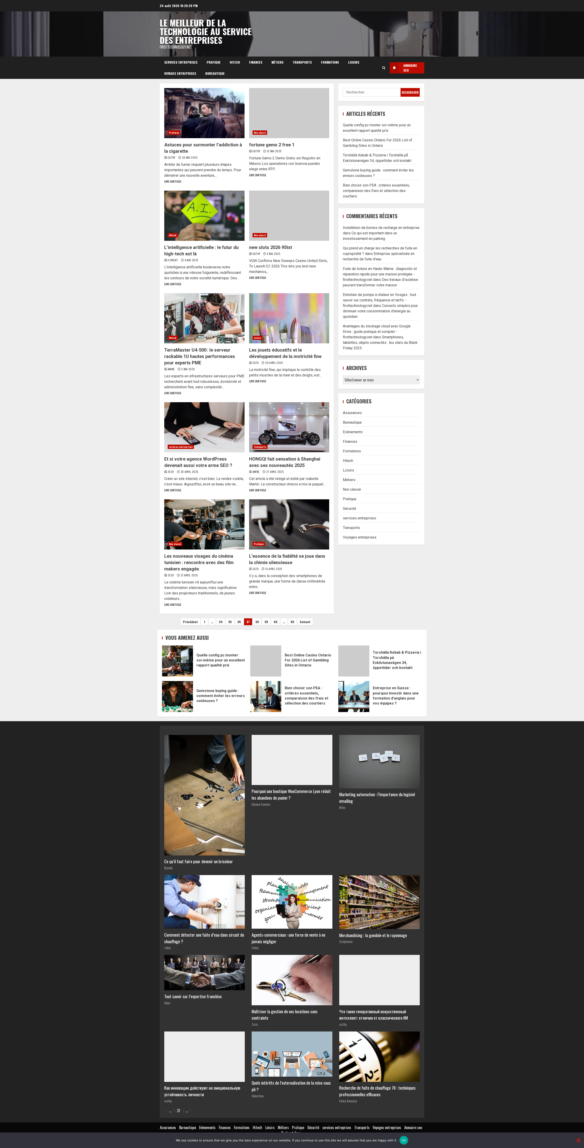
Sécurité (349, 508)
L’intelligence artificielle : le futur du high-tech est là (204, 216)
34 (221, 621)
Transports (302, 62)
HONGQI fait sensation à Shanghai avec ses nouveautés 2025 (289, 427)
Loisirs (353, 62)
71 (190, 1110)
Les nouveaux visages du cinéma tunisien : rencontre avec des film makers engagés (204, 524)
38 (257, 621)
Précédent (190, 621)
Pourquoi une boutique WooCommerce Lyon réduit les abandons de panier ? (291, 794)
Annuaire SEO (410, 68)
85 (292, 621)
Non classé (260, 132)
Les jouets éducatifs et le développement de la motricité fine (289, 318)
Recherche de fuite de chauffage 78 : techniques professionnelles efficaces (377, 1091)
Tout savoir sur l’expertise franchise (193, 996)
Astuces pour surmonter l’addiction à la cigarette (204, 113)
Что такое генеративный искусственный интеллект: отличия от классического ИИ (373, 1014)
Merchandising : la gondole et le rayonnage (373, 935)
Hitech (235, 62)
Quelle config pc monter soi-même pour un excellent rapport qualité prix (177, 660)
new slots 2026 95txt (289, 216)
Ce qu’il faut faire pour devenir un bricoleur (198, 861)
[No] (578, 1140)
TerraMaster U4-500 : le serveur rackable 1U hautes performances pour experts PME (204, 318)
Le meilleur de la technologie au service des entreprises (206, 31)
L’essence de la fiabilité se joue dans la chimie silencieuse (289, 524)
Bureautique (215, 73)
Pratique (214, 62)
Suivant (305, 621)
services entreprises (181, 62)
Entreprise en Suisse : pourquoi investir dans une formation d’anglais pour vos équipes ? (353, 696)
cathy (172, 157)
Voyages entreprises (180, 73)
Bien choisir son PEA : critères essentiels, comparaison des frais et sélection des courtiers (376, 191)
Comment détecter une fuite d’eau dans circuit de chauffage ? (204, 938)
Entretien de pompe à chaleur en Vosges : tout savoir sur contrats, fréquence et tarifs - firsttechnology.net (379, 300)
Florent (173, 260)
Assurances (352, 413)
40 (275, 621)
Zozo (256, 363)
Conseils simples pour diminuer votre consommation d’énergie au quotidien (380, 311)
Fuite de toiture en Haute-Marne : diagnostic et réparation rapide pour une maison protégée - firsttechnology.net (380, 274)
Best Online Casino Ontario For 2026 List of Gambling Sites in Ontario (265, 660)
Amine (171, 369)
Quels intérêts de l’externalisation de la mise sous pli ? (291, 1086)
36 (239, 621)
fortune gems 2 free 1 (289, 113)
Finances (255, 62)
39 (266, 621)
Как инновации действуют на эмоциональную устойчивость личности (202, 1091)
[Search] (383, 67)
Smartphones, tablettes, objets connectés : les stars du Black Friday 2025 (380, 342)
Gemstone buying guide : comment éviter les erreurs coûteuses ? (177, 696)
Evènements (353, 432)
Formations (330, 62)
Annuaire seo (413, 1127)
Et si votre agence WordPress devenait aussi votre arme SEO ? (204, 427)
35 (230, 621)
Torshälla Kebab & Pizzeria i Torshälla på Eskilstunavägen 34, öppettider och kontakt (353, 660)
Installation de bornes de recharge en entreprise (381, 227)
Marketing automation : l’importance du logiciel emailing (377, 797)
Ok (404, 1140)
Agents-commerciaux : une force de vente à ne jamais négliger (288, 938)
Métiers (277, 62)
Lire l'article (172, 181)
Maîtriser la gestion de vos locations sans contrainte (285, 1014)
